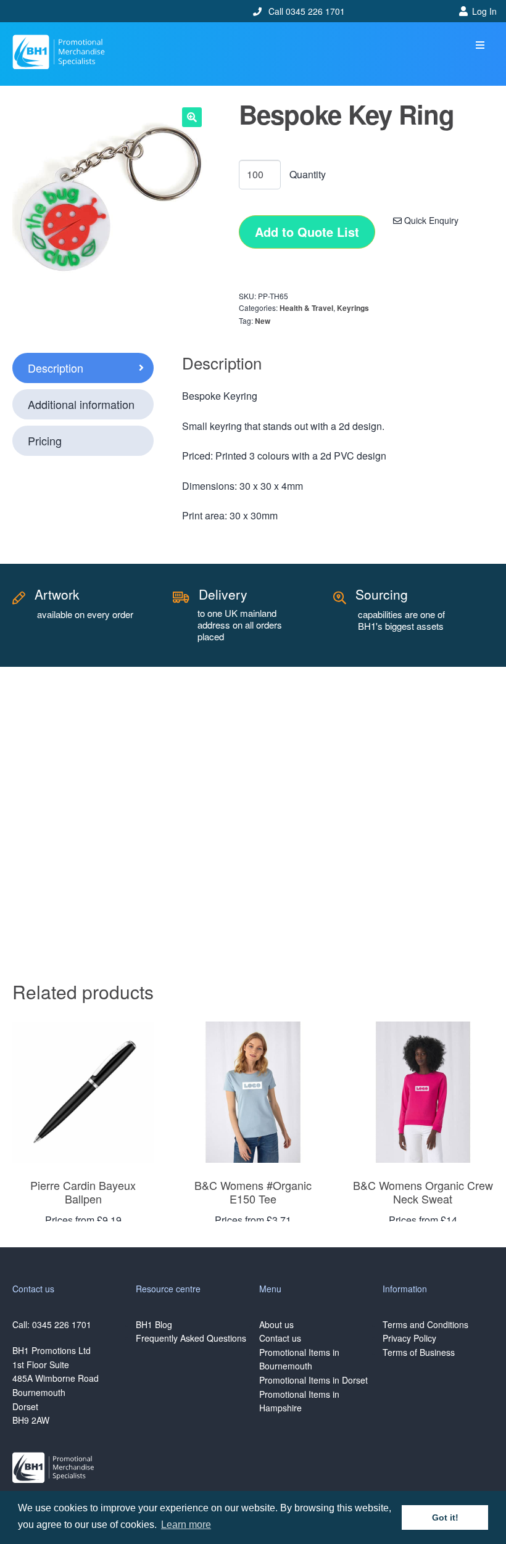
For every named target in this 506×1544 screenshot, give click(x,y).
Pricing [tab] (45, 440)
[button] (480, 45)
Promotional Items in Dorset (313, 1380)
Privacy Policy (409, 1338)
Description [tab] (55, 368)
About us (276, 1324)
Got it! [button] (445, 1517)
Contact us (280, 1338)
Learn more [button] (186, 1524)
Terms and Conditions (425, 1324)
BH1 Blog (154, 1324)
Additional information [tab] (81, 404)
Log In (484, 11)
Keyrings (353, 307)
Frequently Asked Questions (191, 1338)
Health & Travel (306, 307)
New (262, 320)
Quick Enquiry (430, 220)
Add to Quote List (307, 232)
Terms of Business (419, 1352)
